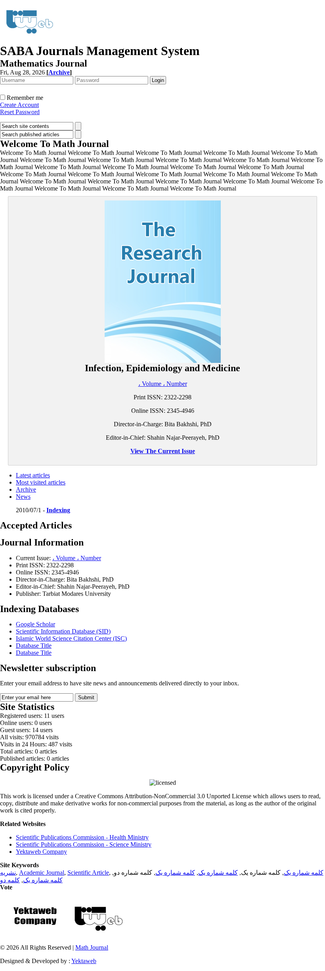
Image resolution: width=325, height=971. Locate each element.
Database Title (34, 645)
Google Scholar (35, 624)
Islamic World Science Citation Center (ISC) (71, 638)
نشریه (8, 872)
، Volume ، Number (162, 383)
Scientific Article (88, 872)
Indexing (58, 510)
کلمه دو (10, 880)
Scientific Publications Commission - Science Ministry (83, 844)
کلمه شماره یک (303, 872)
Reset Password (20, 112)
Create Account (19, 104)
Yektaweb (83, 961)
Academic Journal (41, 872)
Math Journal (91, 947)
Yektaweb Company (41, 851)
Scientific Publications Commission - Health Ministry (82, 837)
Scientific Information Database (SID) (63, 631)
